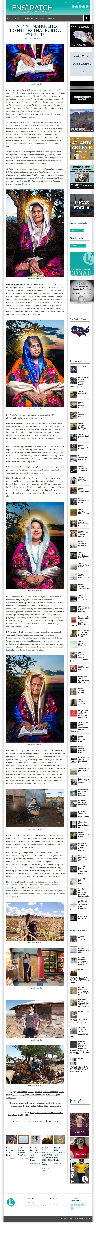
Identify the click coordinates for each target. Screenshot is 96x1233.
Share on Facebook (36, 1121)
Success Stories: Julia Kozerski (83, 690)
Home (9, 18)
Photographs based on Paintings (32, 1094)
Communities (22, 1091)
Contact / (78, 2)
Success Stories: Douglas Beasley (81, 749)
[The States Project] (80, 331)
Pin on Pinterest (53, 1121)
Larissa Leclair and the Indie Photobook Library (83, 760)
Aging (13, 1091)
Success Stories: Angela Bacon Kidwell (83, 555)
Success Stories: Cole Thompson (83, 597)
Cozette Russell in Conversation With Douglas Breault (83, 961)
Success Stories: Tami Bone (83, 436)
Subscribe (75, 246)
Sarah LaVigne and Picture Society (83, 770)
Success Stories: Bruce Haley (83, 500)
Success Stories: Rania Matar (83, 667)
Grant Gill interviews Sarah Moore (83, 802)
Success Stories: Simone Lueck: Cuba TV (83, 523)
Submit (50, 18)
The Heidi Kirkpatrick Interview (82, 916)
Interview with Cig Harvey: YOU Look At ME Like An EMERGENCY (84, 713)
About (85, 2)
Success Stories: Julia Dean (83, 414)
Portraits (49, 1094)
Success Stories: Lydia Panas (83, 834)
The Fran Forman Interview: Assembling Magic (82, 869)
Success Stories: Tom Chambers (83, 393)
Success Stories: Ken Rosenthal (83, 543)
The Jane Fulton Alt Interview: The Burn (84, 881)
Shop (60, 18)
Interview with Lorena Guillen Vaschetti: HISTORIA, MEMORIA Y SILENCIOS (80, 621)
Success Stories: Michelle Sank (83, 575)
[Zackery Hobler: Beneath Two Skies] (23, 1143)
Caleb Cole (82, 367)
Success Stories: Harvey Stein (83, 479)
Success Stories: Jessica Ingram (84, 586)
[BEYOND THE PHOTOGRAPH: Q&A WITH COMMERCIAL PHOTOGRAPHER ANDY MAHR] (47, 1143)
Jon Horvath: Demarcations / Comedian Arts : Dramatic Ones (79, 905)
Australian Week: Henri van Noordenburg (83, 813)
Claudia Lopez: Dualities (16, 1115)
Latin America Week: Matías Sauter (83, 780)
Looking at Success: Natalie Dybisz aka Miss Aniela (84, 680)
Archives (31, 1203)
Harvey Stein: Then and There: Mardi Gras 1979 (46, 1113)
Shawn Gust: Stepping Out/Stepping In (83, 824)
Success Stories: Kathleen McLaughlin (82, 426)
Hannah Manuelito (14, 284)
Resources (39, 18)
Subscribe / (69, 2)
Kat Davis (30, 38)
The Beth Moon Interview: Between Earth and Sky (83, 892)
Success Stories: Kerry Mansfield (83, 643)
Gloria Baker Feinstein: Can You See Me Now (83, 858)
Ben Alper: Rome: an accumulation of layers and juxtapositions (84, 1003)
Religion (56, 1094)
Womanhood (11, 1097)
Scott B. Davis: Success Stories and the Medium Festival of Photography (80, 726)
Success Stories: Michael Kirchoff (81, 404)
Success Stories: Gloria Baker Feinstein (84, 608)
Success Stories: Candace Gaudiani (81, 702)
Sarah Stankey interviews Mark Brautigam (83, 792)
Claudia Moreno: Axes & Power (9, 1151)
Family (31, 1091)
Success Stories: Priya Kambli (83, 446)
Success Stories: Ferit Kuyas (83, 565)
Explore (16, 18)
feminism (38, 1091)
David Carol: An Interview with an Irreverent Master (83, 846)
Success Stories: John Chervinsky (83, 468)
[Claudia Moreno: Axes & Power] (11, 1143)
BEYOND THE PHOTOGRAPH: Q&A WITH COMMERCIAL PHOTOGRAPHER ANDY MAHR (50, 1156)
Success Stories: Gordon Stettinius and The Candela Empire (80, 656)
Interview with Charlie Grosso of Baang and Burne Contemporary (80, 382)
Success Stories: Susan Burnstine (83, 457)
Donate (74, 231)
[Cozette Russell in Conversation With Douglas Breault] (35, 1143)
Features (27, 18)
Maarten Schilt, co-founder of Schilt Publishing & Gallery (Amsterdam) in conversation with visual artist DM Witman (79, 1047)
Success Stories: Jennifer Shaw (83, 489)
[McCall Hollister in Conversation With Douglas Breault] (59, 1143)
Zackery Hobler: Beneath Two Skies (22, 1151)
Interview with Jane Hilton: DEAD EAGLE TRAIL (84, 633)
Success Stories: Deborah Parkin (81, 738)
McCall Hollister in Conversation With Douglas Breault (83, 991)
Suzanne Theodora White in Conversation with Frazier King (79, 1031)
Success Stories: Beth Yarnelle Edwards (83, 533)
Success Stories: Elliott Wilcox (83, 511)
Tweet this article (20, 1121)
